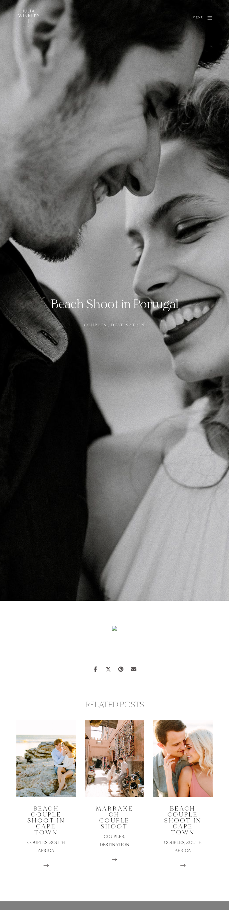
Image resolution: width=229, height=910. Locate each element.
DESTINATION (128, 325)
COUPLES (95, 325)
